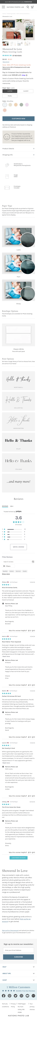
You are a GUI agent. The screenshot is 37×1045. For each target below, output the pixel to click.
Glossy (25, 91)
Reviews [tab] (5, 506)
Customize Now (18, 119)
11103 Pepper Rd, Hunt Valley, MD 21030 (22, 1008)
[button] (5, 43)
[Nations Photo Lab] (16, 7)
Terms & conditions (5, 1005)
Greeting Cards (11, 13)
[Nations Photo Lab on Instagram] (21, 995)
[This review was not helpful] (32, 630)
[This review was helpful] (29, 630)
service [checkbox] (18, 571)
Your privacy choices (32, 1006)
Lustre (9, 91)
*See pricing (5, 62)
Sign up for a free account (10, 930)
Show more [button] (6, 574)
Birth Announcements (23, 13)
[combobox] (27, 7)
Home (4, 13)
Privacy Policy (13, 1005)
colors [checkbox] (12, 571)
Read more (6, 656)
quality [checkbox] (5, 571)
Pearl (10, 96)
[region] (14, 529)
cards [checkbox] (25, 571)
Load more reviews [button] (18, 858)
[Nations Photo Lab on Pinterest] (9, 995)
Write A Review (18, 547)
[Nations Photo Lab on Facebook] (3, 995)
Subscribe (18, 957)
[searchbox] (16, 561)
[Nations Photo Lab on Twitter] (15, 995)
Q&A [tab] (11, 506)
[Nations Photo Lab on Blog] (33, 995)
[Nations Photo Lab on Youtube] (27, 995)
